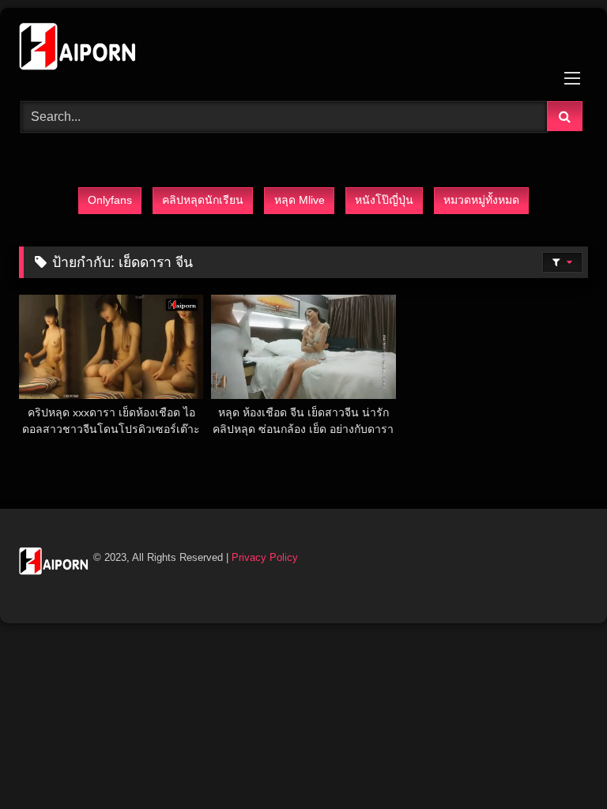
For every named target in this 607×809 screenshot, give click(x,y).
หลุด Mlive (299, 200)
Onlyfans (110, 200)
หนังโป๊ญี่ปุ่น (384, 200)
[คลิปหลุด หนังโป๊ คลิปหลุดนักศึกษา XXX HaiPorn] (303, 49)
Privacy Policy (265, 557)
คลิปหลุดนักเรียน (202, 200)
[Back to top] (558, 762)
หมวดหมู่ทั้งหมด (481, 200)
